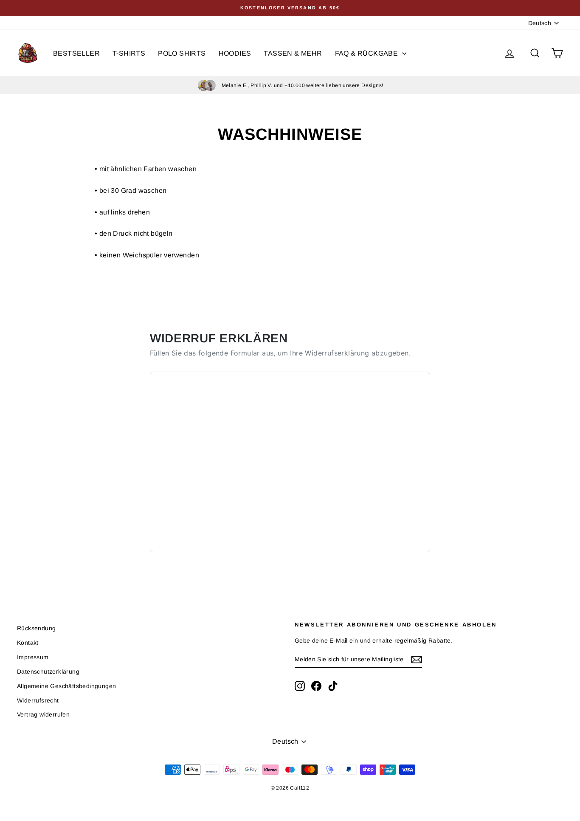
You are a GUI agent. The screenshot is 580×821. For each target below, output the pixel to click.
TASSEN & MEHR (293, 53)
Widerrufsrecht (38, 700)
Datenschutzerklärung (48, 671)
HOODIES (235, 53)
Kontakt (28, 642)
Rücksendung (36, 628)
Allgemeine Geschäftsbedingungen (66, 686)
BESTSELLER (76, 53)
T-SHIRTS (129, 53)
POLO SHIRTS (182, 53)
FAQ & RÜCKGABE (367, 53)
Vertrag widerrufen (43, 714)
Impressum (33, 657)
